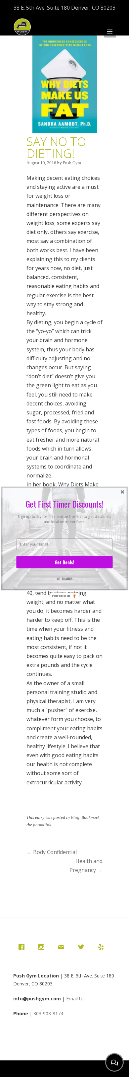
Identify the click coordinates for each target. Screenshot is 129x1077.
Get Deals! (64, 562)
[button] (64, 504)
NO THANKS (65, 578)
